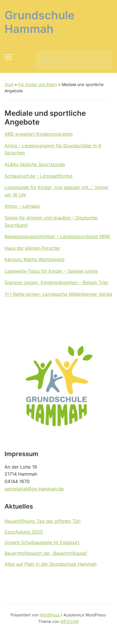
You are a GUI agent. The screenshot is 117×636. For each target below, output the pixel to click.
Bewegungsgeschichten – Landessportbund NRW (57, 236)
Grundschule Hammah (40, 22)
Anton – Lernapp (22, 206)
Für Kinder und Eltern (37, 84)
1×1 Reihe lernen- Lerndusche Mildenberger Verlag (58, 294)
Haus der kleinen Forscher (32, 248)
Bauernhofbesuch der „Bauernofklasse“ (46, 553)
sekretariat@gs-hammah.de (34, 489)
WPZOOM (69, 621)
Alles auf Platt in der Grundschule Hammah (51, 564)
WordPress (50, 614)
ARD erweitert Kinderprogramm (39, 134)
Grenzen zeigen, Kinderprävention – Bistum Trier (56, 282)
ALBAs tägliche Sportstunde (35, 164)
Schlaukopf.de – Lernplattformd (38, 176)
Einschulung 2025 (24, 532)
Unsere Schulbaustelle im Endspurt (42, 542)
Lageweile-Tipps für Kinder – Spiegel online (51, 271)
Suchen (103, 60)
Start (9, 84)
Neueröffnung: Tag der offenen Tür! (42, 521)
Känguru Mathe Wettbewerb (34, 259)
